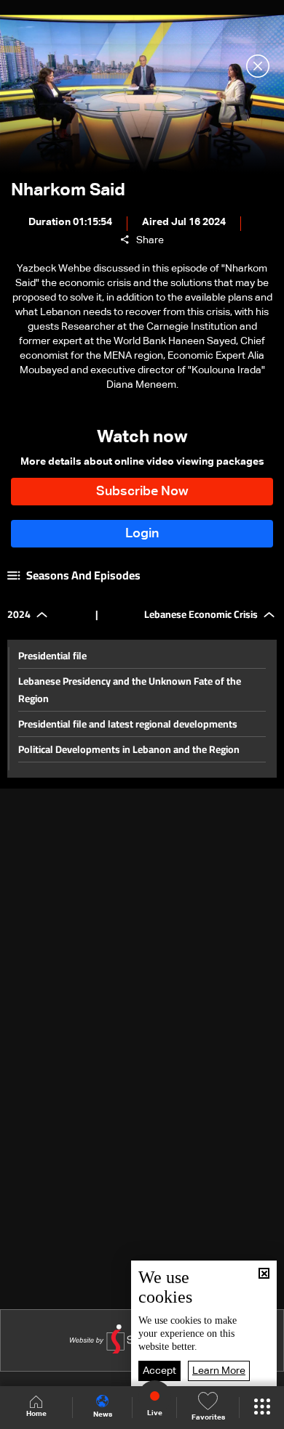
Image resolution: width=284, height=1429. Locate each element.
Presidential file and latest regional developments (127, 724)
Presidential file (52, 655)
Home (36, 1413)
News (102, 1414)
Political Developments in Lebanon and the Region (129, 749)
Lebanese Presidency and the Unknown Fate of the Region (129, 689)
